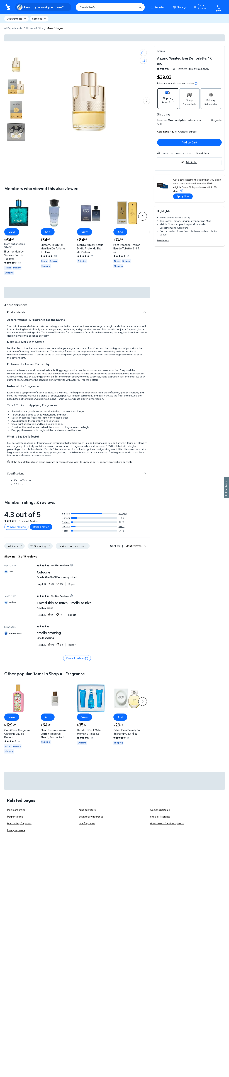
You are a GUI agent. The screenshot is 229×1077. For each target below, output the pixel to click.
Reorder (159, 7)
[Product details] (145, 312)
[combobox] (110, 7)
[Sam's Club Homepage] (7, 7)
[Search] (140, 7)
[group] (172, 68)
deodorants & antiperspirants (167, 823)
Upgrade (216, 120)
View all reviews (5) (77, 658)
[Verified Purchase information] (71, 565)
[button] (201, 7)
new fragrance (87, 823)
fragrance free (15, 816)
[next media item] (146, 100)
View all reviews (16, 526)
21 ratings (182, 69)
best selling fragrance (19, 823)
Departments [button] (14, 18)
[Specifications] (145, 473)
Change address (187, 131)
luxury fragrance (16, 830)
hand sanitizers (87, 809)
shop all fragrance (160, 816)
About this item (15, 305)
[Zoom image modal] (143, 60)
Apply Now (183, 196)
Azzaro (161, 51)
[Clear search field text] (132, 7)
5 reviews (34, 521)
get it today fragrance (91, 816)
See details (202, 153)
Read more (163, 240)
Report (72, 584)
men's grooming (16, 809)
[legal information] (196, 83)
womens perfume (160, 809)
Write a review (41, 526)
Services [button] (37, 18)
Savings (181, 7)
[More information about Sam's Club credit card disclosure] (181, 190)
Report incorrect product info (116, 462)
